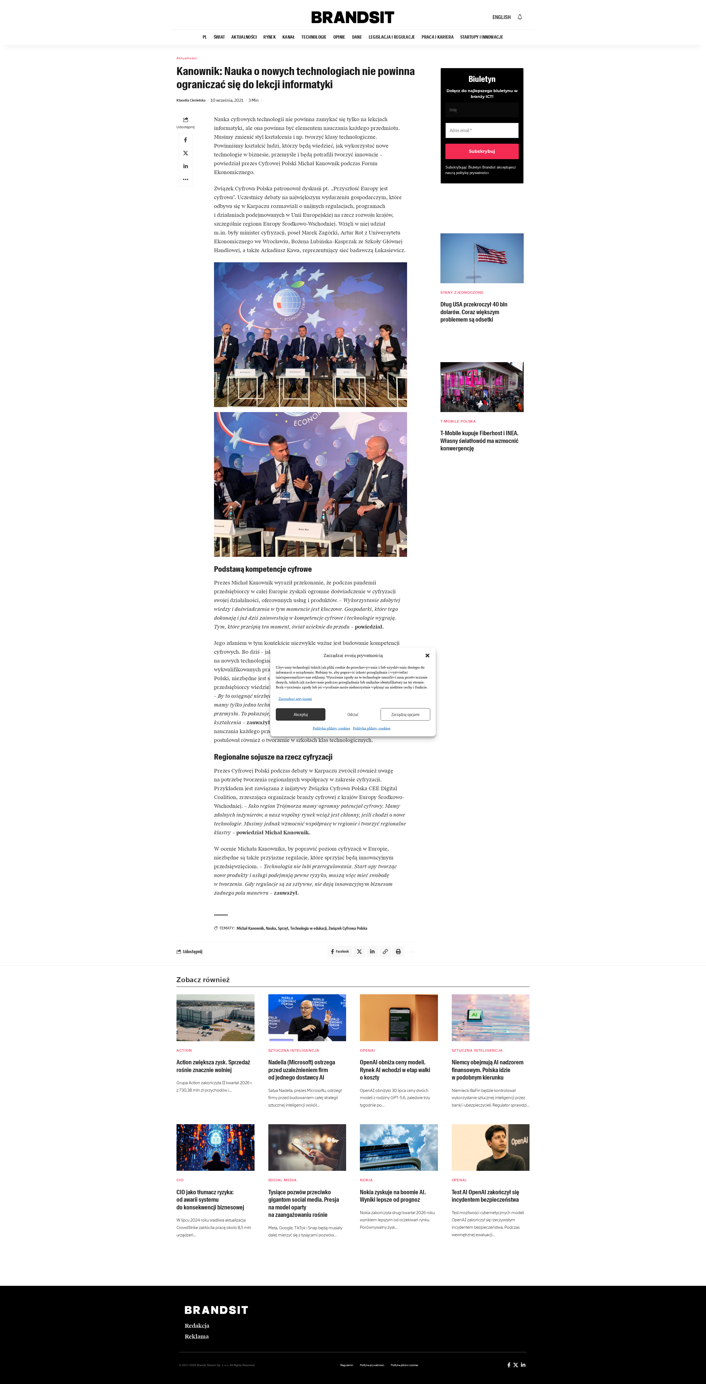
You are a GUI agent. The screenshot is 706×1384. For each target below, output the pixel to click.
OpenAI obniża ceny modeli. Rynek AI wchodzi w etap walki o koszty (395, 1069)
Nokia (366, 1180)
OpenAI (367, 1050)
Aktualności (186, 58)
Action (184, 1050)
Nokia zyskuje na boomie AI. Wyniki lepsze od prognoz (393, 1196)
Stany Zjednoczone (462, 292)
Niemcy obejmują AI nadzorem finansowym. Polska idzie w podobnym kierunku (487, 1069)
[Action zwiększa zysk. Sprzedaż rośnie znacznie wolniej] (215, 1017)
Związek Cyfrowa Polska (347, 928)
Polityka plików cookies (331, 728)
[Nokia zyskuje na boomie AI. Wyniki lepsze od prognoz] (399, 1147)
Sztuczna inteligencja (293, 1050)
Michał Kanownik (250, 928)
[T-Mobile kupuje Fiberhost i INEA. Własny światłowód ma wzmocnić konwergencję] (482, 387)
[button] (427, 655)
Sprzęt (283, 928)
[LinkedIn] (523, 1365)
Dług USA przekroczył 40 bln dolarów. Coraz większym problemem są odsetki (473, 312)
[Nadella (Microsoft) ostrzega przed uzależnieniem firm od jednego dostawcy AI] (307, 1017)
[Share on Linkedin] (185, 166)
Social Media (282, 1180)
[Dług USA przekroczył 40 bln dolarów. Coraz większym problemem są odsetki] (482, 258)
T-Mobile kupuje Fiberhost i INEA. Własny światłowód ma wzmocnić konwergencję (479, 440)
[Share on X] (185, 153)
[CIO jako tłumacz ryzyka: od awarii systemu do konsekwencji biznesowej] (215, 1147)
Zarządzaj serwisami (295, 698)
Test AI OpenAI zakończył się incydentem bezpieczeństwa (485, 1196)
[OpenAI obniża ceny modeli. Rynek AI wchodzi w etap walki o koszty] (399, 1017)
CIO (180, 1180)
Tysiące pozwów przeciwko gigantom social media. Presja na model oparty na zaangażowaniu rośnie (303, 1203)
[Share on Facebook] (185, 139)
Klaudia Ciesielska (190, 100)
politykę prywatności (472, 173)
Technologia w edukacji (308, 928)
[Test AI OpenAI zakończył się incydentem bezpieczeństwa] (491, 1147)
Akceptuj (301, 714)
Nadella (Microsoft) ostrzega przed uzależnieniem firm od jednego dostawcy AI (301, 1069)
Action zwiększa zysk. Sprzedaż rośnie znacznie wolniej (213, 1066)
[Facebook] (509, 1365)
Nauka (271, 928)
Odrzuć (353, 714)
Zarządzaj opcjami (405, 714)
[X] (516, 1365)
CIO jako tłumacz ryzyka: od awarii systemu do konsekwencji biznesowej (210, 1199)
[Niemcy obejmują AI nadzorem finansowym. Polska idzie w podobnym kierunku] (491, 1017)
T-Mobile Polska (458, 421)
